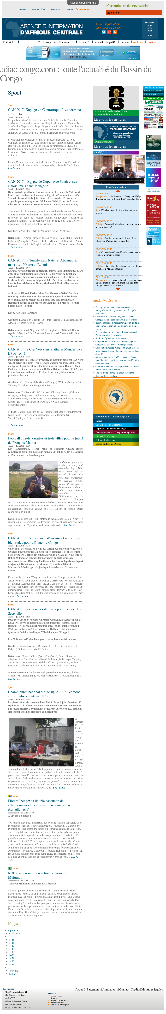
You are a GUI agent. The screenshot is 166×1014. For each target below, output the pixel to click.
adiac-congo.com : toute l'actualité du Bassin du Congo (76, 73)
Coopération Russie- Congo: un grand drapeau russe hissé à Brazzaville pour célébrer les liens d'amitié (117, 351)
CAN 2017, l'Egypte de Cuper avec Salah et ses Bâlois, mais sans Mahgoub (42, 183)
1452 (11, 961)
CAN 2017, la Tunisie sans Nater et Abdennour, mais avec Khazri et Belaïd (42, 262)
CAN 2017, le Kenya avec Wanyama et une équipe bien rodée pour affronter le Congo (44, 540)
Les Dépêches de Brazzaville (17, 992)
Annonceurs (110, 989)
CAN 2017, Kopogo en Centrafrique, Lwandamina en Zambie (44, 111)
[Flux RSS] (114, 33)
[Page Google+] (108, 33)
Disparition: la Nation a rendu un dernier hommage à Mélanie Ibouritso (119, 267)
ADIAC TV (10, 998)
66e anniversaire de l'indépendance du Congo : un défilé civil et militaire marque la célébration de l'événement (117, 360)
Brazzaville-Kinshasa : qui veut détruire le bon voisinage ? (118, 225)
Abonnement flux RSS (59, 1000)
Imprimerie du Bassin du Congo (18, 1007)
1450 (11, 955)
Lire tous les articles (110, 119)
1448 (11, 948)
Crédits (135, 989)
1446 (11, 942)
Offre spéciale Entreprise (60, 1004)
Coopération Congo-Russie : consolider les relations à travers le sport (118, 253)
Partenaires (94, 989)
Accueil (80, 989)
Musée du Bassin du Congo (16, 1001)
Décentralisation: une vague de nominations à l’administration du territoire (116, 334)
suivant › (14, 970)
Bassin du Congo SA (105, 42)
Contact (124, 989)
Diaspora (124, 42)
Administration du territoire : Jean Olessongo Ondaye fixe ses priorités (116, 239)
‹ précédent (15, 933)
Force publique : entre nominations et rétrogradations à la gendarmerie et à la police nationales (116, 310)
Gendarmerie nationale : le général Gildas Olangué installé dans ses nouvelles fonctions (116, 318)
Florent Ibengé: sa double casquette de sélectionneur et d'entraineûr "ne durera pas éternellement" (39, 805)
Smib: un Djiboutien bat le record (110, 338)
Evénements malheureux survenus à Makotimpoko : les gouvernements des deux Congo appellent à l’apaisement (119, 282)
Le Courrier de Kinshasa (15, 995)
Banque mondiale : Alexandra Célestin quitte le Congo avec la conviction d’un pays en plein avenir (117, 326)
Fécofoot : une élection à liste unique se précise (117, 211)
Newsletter (54, 998)
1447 (11, 945)
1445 (11, 939)
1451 (11, 958)
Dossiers (151, 42)
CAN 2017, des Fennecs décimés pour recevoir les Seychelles (44, 611)
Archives (138, 42)
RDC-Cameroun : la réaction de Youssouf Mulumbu (38, 875)
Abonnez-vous (56, 996)
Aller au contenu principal (83, 2)
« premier (13, 930)
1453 (11, 964)
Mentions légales (152, 989)
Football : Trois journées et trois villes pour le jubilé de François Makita (45, 440)
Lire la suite (14, 168)
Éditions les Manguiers (14, 1004)
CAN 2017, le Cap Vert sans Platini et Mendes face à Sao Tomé (45, 351)
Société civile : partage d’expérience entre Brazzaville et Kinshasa (114, 374)
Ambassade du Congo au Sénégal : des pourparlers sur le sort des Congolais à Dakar (119, 198)
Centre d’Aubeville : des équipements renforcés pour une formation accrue (117, 368)
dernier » (13, 973)
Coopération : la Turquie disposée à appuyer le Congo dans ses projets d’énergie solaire (116, 343)
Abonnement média (58, 1002)
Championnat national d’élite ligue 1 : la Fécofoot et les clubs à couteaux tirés (44, 693)
